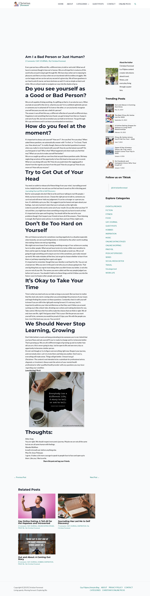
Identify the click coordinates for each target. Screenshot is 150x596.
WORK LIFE (110, 273)
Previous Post (20, 477)
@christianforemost (119, 188)
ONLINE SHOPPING (113, 245)
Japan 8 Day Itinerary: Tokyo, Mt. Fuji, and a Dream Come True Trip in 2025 (124, 150)
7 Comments (62, 526)
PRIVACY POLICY (116, 587)
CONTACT (111, 4)
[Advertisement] (75, 23)
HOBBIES (41, 562)
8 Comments (22, 562)
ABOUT (70, 4)
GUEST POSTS (98, 4)
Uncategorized (111, 269)
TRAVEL (109, 265)
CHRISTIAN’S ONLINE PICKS (113, 590)
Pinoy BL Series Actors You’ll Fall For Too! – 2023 (125, 138)
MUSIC (108, 238)
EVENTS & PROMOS (114, 206)
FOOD (108, 218)
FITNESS (109, 214)
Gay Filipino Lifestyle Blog (89, 587)
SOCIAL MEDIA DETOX (115, 261)
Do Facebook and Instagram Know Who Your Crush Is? (125, 163)
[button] (88, 4)
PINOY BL (21, 528)
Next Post (94, 477)
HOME (60, 4)
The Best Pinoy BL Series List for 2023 (124, 116)
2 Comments (30, 61)
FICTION (109, 210)
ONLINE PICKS (125, 4)
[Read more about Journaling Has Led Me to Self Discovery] (76, 506)
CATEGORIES (81, 4)
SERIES (108, 257)
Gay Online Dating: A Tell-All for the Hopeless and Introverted (35, 522)
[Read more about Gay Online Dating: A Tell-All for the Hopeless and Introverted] (36, 506)
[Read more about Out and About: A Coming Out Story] (36, 544)
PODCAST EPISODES (114, 253)
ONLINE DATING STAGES (46, 526)
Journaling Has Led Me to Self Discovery (40, 191)
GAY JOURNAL (42, 61)
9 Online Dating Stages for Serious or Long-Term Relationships (125, 127)
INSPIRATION (81, 526)
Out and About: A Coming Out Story (34, 558)
